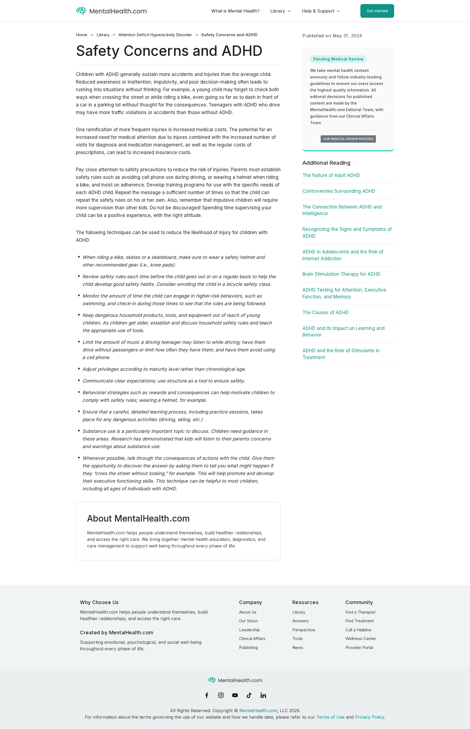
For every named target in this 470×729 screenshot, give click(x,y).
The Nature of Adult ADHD (331, 175)
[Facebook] (206, 695)
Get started (377, 10)
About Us (247, 612)
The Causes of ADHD (325, 312)
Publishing (248, 647)
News (297, 647)
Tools (297, 638)
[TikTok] (249, 695)
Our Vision (248, 620)
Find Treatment (359, 620)
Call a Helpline (358, 629)
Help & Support (318, 11)
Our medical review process (348, 138)
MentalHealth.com (258, 710)
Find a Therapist (360, 612)
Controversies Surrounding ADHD (338, 191)
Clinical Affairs (252, 638)
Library (277, 11)
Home (81, 34)
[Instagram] (221, 695)
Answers (300, 620)
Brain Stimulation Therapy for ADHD (341, 274)
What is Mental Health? (235, 11)
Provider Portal (359, 647)
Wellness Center (360, 638)
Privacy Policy (369, 717)
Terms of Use (330, 717)
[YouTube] (235, 695)
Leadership (249, 629)
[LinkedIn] (263, 695)
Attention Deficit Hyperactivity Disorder (155, 34)
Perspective (303, 629)
